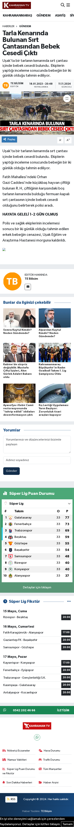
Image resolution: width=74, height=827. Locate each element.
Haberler (8, 26)
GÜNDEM (43, 15)
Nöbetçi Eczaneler (18, 750)
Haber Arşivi (50, 782)
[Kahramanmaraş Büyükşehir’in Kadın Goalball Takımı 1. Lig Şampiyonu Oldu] (55, 352)
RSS (12, 799)
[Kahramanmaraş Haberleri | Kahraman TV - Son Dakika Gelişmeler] (16, 5)
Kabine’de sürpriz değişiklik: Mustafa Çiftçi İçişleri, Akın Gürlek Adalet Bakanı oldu (17, 370)
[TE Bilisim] (12, 281)
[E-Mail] (28, 287)
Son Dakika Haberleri (19, 782)
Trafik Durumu (51, 759)
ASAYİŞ (60, 15)
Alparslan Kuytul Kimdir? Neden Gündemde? (50, 333)
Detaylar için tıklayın (37, 587)
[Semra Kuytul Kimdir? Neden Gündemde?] (19, 317)
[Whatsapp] (37, 737)
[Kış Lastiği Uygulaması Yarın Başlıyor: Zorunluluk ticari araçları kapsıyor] (55, 393)
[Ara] (63, 5)
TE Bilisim (31, 278)
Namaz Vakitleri (17, 759)
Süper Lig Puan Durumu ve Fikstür (18, 771)
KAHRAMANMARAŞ (17, 15)
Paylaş (11, 139)
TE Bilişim (46, 811)
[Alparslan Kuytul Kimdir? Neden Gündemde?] (55, 317)
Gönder (11, 471)
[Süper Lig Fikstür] (69, 601)
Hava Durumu (52, 750)
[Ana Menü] (68, 5)
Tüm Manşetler (52, 769)
